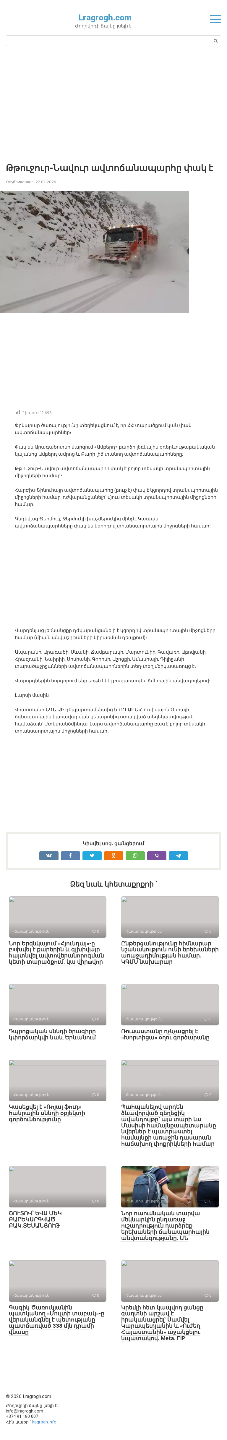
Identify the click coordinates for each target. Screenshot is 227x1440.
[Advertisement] (113, 103)
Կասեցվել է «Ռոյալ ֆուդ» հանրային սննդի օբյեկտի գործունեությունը (47, 1113)
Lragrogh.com (105, 17)
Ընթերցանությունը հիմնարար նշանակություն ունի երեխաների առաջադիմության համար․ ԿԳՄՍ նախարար (170, 952)
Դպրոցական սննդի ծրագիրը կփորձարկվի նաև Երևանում (52, 1034)
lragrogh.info (44, 1422)
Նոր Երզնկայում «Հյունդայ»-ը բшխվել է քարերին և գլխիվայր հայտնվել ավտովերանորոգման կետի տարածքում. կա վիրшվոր (56, 952)
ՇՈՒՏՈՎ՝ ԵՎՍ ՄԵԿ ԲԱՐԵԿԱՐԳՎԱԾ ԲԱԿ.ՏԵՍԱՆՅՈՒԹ (35, 1219)
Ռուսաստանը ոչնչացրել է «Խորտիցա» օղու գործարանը (165, 1034)
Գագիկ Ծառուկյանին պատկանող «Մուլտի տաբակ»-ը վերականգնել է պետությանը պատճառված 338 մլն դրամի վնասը (56, 1320)
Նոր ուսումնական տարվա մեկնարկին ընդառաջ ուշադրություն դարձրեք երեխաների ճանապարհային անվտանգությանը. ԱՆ (165, 1225)
